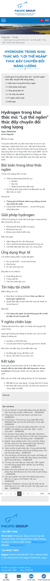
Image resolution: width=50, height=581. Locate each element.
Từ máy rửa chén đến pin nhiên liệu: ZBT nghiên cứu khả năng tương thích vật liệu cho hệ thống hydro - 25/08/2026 (24, 464)
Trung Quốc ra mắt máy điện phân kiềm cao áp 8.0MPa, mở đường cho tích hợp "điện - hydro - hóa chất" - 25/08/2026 (25, 429)
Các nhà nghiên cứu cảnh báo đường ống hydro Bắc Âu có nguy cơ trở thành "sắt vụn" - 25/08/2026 (25, 478)
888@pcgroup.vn (39, 542)
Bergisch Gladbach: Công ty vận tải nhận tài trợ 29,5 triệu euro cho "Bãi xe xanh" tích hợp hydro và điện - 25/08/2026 (26, 486)
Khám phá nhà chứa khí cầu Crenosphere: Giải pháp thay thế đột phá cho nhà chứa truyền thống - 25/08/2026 (26, 471)
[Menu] (3, 20)
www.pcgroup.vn (17, 545)
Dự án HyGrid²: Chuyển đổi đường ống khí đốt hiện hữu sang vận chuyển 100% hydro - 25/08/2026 (25, 411)
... (36, 493)
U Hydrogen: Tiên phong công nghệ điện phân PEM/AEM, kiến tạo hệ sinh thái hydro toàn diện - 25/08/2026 (25, 422)
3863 (42, 493)
